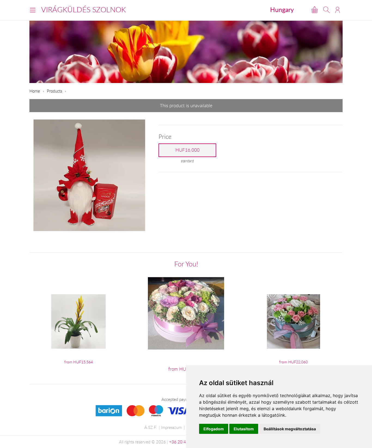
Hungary (282, 9)
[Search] (326, 10)
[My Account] (337, 10)
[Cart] (314, 10)
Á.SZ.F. (150, 427)
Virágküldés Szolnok (83, 9)
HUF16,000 (187, 150)
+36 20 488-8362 (185, 441)
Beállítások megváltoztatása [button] (290, 428)
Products (54, 91)
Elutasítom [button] (244, 428)
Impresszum (171, 427)
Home (34, 91)
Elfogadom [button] (213, 428)
